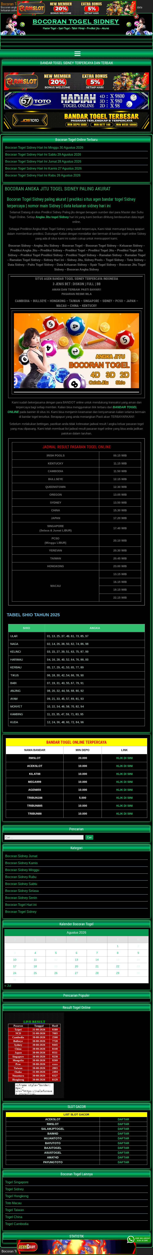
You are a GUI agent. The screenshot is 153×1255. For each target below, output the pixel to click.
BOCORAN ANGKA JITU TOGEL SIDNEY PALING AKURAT (58, 189)
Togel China (13, 1217)
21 (97, 966)
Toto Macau (13, 1203)
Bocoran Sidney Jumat (21, 856)
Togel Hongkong (16, 1196)
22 (117, 966)
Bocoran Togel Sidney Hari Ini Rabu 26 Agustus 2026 (42, 175)
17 (14, 966)
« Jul (7, 985)
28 (97, 973)
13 (76, 959)
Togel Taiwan (14, 1210)
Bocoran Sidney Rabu (20, 877)
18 (35, 966)
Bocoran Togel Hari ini (21, 904)
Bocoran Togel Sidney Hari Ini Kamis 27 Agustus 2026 (43, 168)
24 (14, 973)
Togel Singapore (16, 1182)
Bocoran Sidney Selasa (22, 891)
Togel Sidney (14, 1189)
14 (97, 959)
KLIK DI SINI (124, 758)
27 (76, 973)
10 (14, 959)
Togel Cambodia (16, 1224)
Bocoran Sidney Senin (21, 897)
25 (35, 973)
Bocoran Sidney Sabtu (21, 884)
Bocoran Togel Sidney (20, 911)
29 (117, 973)
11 (35, 959)
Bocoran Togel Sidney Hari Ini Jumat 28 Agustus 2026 (43, 161)
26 (56, 973)
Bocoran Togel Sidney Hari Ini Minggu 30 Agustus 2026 (44, 147)
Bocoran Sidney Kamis (21, 863)
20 (76, 966)
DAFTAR (123, 1119)
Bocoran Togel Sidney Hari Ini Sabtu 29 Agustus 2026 (43, 154)
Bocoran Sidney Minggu (22, 870)
